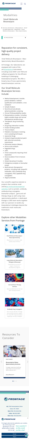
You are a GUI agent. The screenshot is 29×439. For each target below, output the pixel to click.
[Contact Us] (26, 436)
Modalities (17, 29)
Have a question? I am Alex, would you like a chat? (21, 428)
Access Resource (10, 374)
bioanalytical (8, 69)
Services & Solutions (8, 28)
